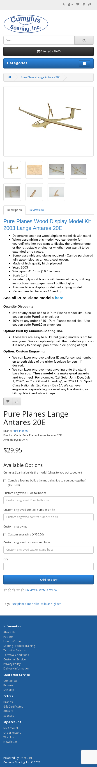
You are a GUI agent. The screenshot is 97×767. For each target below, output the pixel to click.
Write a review (48, 590)
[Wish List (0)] (77, 4)
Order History (12, 733)
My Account (10, 728)
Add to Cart (49, 579)
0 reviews (31, 590)
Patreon (8, 637)
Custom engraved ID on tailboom (24, 493)
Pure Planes (20, 431)
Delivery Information (16, 668)
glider (57, 604)
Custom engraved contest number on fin (29, 510)
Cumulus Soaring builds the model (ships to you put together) (42, 472)
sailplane (46, 604)
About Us (9, 632)
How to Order (12, 641)
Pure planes (18, 604)
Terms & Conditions (16, 655)
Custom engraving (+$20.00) (26, 534)
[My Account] (70, 4)
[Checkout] (89, 4)
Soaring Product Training (19, 646)
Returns (8, 685)
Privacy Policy (12, 664)
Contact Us (10, 681)
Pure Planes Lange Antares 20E (40, 77)
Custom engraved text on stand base (27, 542)
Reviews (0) (37, 210)
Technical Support (14, 650)
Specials (8, 716)
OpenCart (25, 758)
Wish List (8, 737)
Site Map (8, 690)
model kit (33, 604)
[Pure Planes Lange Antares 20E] (48, 121)
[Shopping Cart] (83, 4)
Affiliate (8, 711)
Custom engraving (15, 526)
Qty (5, 559)
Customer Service (14, 659)
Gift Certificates (13, 706)
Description (14, 210)
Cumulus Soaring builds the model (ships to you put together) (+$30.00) (47, 483)
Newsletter (10, 742)
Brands (8, 702)
